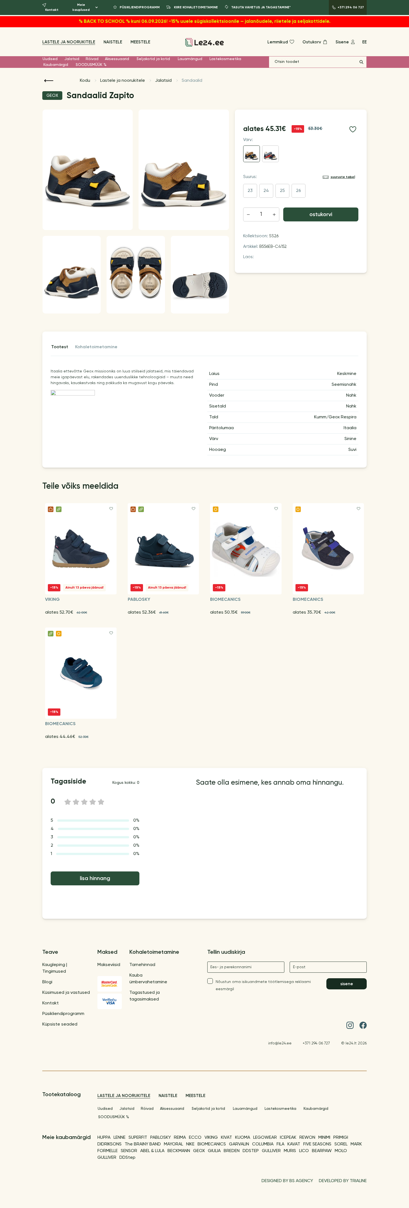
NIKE (190, 1144)
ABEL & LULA (152, 1151)
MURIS (290, 1151)
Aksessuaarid (117, 59)
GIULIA (214, 1151)
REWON (307, 1137)
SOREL (341, 1144)
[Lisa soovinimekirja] (352, 129)
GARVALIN (239, 1144)
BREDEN (232, 1151)
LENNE (119, 1137)
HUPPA (103, 1137)
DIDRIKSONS (109, 1144)
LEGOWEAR (265, 1137)
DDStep (127, 1157)
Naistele (113, 42)
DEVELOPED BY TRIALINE (343, 1181)
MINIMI (324, 1137)
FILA (280, 1144)
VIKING (211, 1137)
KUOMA (242, 1137)
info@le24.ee (280, 1043)
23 (250, 191)
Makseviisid (108, 965)
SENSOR (129, 1151)
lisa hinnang (95, 878)
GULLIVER (271, 1151)
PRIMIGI (340, 1137)
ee (364, 42)
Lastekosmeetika (225, 59)
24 (266, 191)
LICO (304, 1151)
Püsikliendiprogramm (63, 1014)
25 (282, 191)
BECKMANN (178, 1151)
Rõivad (92, 59)
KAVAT (293, 1144)
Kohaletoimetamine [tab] (96, 347)
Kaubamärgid (55, 65)
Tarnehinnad (142, 965)
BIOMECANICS (212, 1144)
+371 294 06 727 (316, 1043)
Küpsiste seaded (59, 1024)
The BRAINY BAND (143, 1144)
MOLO (341, 1151)
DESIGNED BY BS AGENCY (287, 1181)
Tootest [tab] (59, 347)
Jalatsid (71, 59)
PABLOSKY (160, 1137)
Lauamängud (190, 59)
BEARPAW (322, 1151)
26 (298, 191)
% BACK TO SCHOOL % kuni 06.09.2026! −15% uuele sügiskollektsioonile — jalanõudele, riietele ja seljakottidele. (205, 21)
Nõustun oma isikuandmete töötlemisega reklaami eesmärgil (263, 985)
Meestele (140, 42)
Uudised (50, 59)
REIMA (180, 1137)
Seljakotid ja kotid (153, 59)
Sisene (346, 984)
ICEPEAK (288, 1137)
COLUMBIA (263, 1144)
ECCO (195, 1137)
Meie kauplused (81, 7)
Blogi (47, 982)
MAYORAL (173, 1144)
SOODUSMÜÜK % (91, 65)
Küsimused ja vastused (66, 992)
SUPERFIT (138, 1137)
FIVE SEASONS (317, 1144)
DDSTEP (251, 1151)
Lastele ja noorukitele (68, 42)
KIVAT (226, 1137)
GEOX (199, 1151)
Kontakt (50, 1003)
